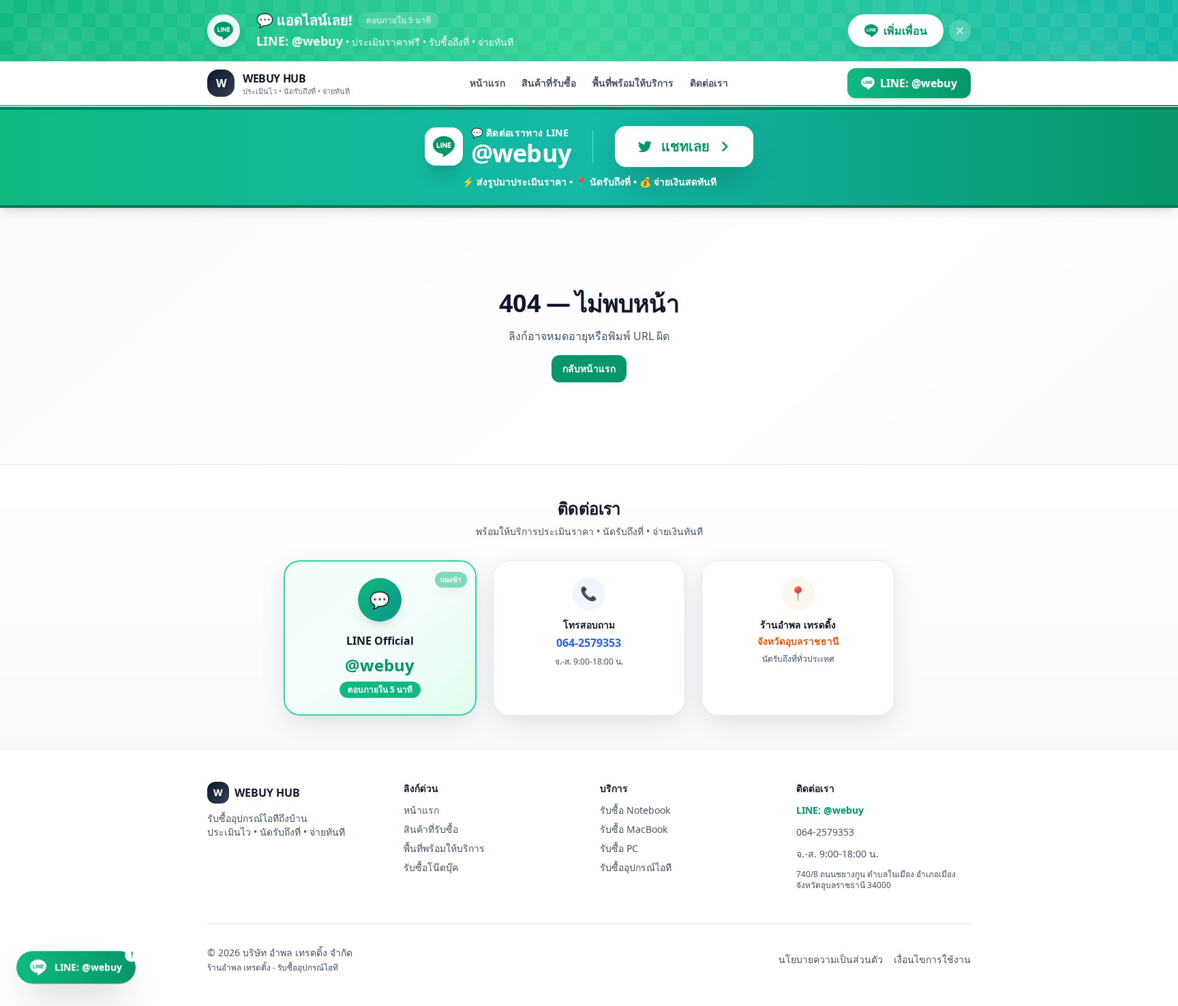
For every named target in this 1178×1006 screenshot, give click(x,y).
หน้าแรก (487, 82)
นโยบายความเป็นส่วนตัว (831, 959)
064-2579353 (825, 831)
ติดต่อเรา (709, 82)
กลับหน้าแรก (589, 368)
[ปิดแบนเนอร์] (960, 31)
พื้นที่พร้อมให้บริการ (633, 82)
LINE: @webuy (830, 810)
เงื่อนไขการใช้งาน (932, 959)
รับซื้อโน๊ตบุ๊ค (431, 867)
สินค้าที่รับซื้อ (549, 82)
